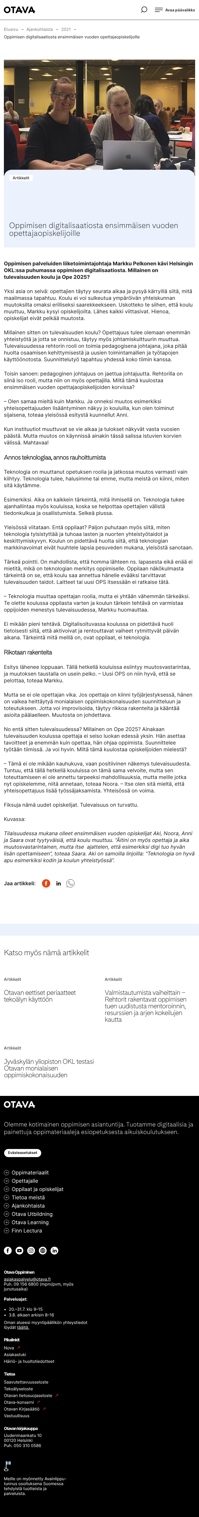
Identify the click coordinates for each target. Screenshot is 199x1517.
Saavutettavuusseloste (26, 1382)
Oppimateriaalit (30, 1172)
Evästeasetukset (22, 1153)
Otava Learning (30, 1222)
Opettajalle (25, 1181)
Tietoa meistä (28, 1197)
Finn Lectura (27, 1231)
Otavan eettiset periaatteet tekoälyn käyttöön (40, 996)
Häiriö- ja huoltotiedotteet (29, 1361)
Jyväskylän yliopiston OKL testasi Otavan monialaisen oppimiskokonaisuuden (49, 1068)
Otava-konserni (19, 1402)
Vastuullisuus (17, 1415)
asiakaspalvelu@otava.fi (27, 1279)
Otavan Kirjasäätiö (22, 1409)
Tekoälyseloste (18, 1388)
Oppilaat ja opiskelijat (37, 1189)
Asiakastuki (15, 1354)
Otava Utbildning (32, 1214)
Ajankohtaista (28, 1206)
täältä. (23, 1327)
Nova (9, 1347)
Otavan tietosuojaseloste (28, 1395)
